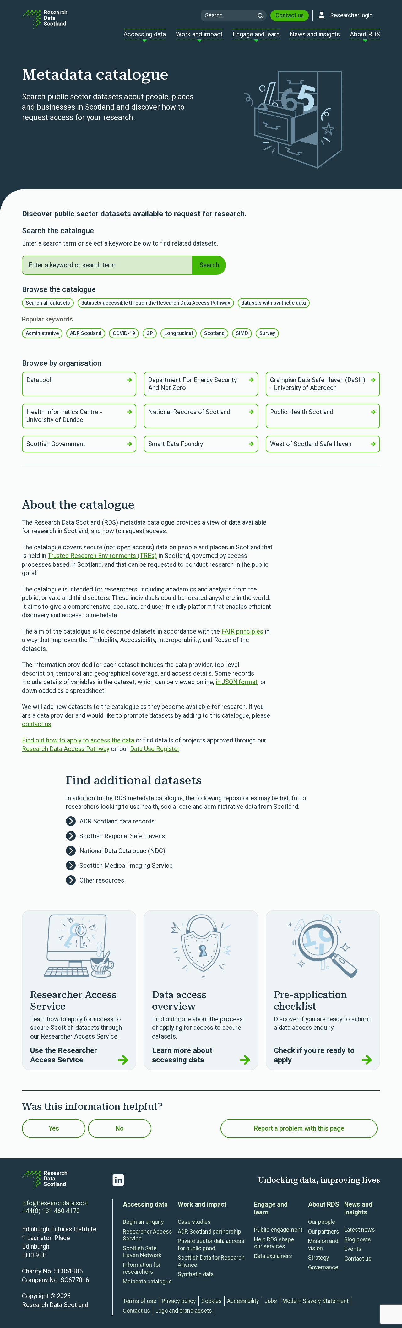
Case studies (194, 1221)
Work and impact (202, 1204)
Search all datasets (48, 303)
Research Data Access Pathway (65, 749)
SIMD (242, 333)
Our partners (323, 1231)
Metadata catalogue (147, 1281)
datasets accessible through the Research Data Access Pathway (155, 303)
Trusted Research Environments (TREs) (102, 555)
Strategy (318, 1257)
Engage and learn (271, 1208)
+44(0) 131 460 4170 (51, 1211)
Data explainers (273, 1256)
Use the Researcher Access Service (63, 1055)
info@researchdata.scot (55, 1203)
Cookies (211, 1301)
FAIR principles (242, 631)
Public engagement (278, 1229)
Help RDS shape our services (274, 1243)
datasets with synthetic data (274, 303)
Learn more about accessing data (182, 1055)
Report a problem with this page (299, 1128)
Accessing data (145, 1204)
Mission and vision (323, 1244)
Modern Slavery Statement (315, 1301)
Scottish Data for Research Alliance (211, 1261)
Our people (321, 1221)
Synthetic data (196, 1274)
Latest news (359, 1229)
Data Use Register (154, 749)
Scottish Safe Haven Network (142, 1252)
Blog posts (357, 1239)
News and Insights (358, 1208)
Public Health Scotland (301, 412)
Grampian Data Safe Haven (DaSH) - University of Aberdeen (317, 383)
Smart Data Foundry (175, 444)
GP (149, 333)
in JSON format (237, 682)
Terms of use (139, 1301)
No (120, 1128)
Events (352, 1248)
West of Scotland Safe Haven (310, 444)
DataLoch (39, 380)
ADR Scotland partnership (209, 1231)
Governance (323, 1267)
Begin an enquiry (143, 1221)
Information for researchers (141, 1268)
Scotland (214, 333)
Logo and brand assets (183, 1310)
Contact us (289, 15)
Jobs (270, 1301)
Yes (54, 1128)
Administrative (42, 333)
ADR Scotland (85, 333)
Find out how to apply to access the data (78, 740)
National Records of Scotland (189, 412)
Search (209, 265)
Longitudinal (178, 333)
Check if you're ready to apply (314, 1055)
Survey (267, 333)
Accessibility (243, 1301)
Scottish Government (55, 444)
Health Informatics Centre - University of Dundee (64, 416)
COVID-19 (124, 333)
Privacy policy (179, 1301)
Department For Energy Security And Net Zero (192, 383)
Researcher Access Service (147, 1235)
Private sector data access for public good (211, 1244)
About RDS (323, 1204)
